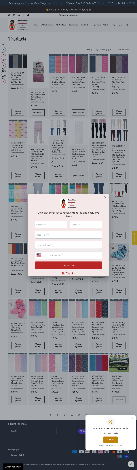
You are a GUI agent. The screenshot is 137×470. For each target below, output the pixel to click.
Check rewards (13, 466)
